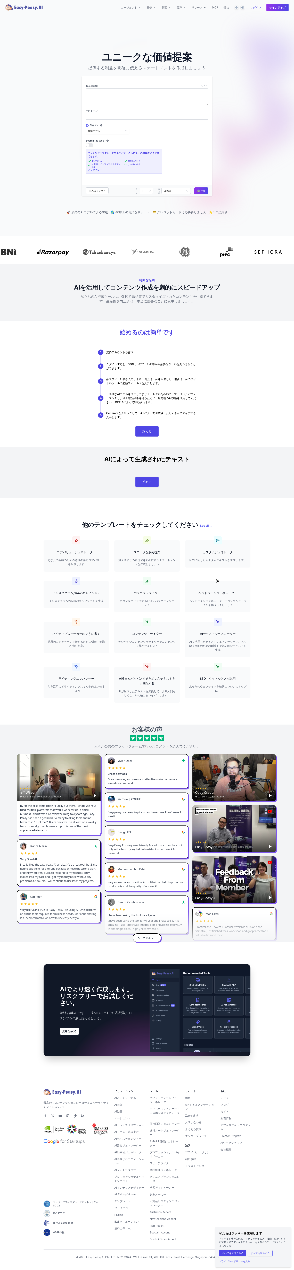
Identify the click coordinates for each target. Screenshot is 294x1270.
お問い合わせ (193, 1122)
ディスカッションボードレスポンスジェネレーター (165, 1113)
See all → (206, 525)
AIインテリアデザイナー (129, 1187)
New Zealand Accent (163, 1219)
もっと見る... (145, 938)
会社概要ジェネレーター (165, 1170)
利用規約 (190, 1159)
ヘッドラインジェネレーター (217, 593)
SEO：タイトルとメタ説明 (217, 678)
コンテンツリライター (147, 634)
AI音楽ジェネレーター (127, 1145)
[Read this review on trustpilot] (183, 760)
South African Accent (163, 1239)
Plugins (118, 1214)
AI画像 (118, 1104)
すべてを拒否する (260, 1253)
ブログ (224, 1104)
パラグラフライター (147, 593)
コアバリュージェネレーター (76, 552)
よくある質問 (193, 1129)
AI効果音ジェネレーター (129, 1152)
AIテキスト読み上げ (126, 1132)
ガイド (224, 1111)
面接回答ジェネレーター (165, 1123)
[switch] (89, 145)
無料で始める (69, 1031)
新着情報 (225, 1118)
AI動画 (118, 1111)
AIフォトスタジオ (125, 1170)
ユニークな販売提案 (147, 552)
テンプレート (122, 1201)
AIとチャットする (125, 1098)
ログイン (255, 7)
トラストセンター (196, 1166)
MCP (215, 7)
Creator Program (230, 1136)
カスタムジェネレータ (218, 552)
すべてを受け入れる (232, 1253)
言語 (159, 191)
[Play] (95, 795)
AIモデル (94, 125)
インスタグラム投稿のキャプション (76, 593)
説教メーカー (158, 1194)
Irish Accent (157, 1225)
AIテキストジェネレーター (217, 634)
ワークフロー (122, 1208)
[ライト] (243, 7)
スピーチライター (161, 1163)
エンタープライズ (196, 1136)
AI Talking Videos (125, 1194)
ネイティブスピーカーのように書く (76, 634)
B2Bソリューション (126, 1221)
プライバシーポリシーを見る (234, 1261)
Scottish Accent (160, 1232)
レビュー (225, 1098)
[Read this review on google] (183, 799)
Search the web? (95, 140)
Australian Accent (160, 1212)
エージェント (122, 1118)
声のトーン (92, 110)
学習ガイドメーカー (162, 1187)
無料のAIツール (123, 1228)
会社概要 (225, 1149)
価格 (226, 7)
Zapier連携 (191, 1115)
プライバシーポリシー (198, 1152)
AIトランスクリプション (129, 1125)
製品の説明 (92, 85)
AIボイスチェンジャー (127, 1138)
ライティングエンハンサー (76, 678)
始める (147, 431)
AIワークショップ (231, 1142)
